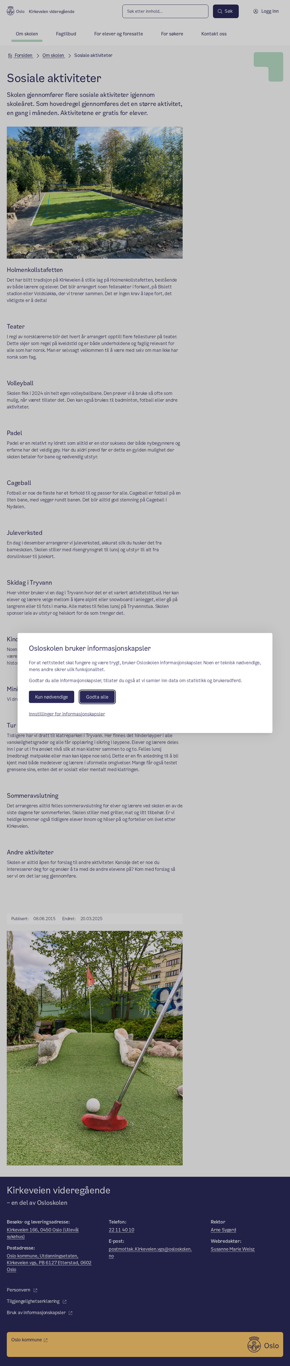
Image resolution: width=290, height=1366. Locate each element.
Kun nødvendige (51, 696)
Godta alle (97, 696)
